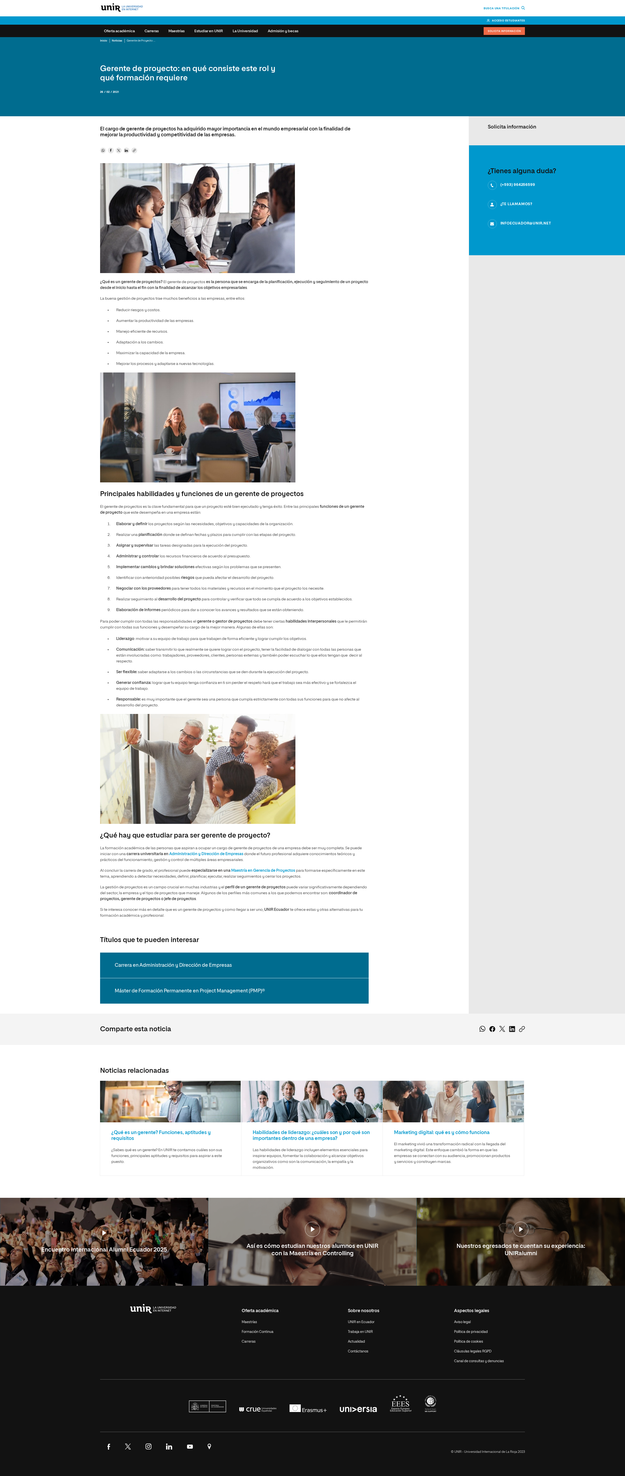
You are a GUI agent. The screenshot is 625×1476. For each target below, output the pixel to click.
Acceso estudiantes (508, 20)
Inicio (103, 40)
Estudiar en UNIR (208, 31)
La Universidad (245, 31)
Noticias (117, 40)
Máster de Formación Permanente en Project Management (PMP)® (190, 990)
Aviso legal (462, 1322)
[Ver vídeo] (104, 1233)
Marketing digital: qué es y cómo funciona (442, 1132)
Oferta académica (119, 31)
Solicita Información (504, 31)
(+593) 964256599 (517, 185)
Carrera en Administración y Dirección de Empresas (173, 965)
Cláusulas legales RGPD (472, 1351)
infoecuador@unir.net (525, 223)
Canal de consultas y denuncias (479, 1361)
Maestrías (176, 31)
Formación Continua (257, 1332)
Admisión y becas (283, 31)
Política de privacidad (471, 1332)
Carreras (152, 31)
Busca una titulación (502, 8)
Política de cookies (468, 1341)
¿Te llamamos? (516, 204)
